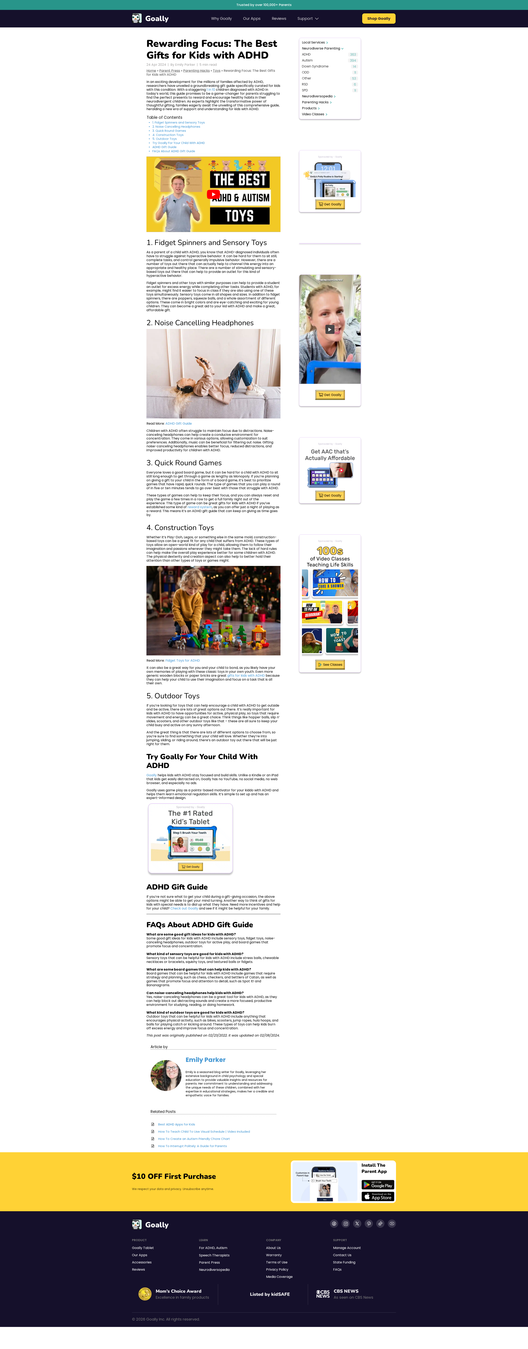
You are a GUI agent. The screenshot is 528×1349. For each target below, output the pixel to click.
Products (309, 108)
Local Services (313, 42)
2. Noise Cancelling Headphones (176, 127)
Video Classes (313, 114)
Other (306, 78)
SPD (305, 90)
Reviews (279, 18)
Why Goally (221, 18)
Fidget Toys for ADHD (182, 660)
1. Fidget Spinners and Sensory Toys (178, 123)
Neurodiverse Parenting (321, 48)
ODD (305, 72)
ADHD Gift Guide (164, 147)
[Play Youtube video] (213, 194)
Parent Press (169, 70)
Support (305, 18)
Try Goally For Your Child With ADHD (178, 143)
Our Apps (251, 18)
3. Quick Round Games (169, 131)
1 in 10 (211, 89)
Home (151, 70)
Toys (216, 70)
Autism (307, 60)
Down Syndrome (315, 66)
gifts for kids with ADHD (246, 675)
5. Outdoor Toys (164, 139)
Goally (157, 19)
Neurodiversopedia (317, 96)
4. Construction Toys (168, 135)
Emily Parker (206, 1059)
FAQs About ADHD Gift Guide (173, 151)
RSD (305, 84)
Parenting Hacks (196, 70)
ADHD (306, 55)
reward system (199, 507)
